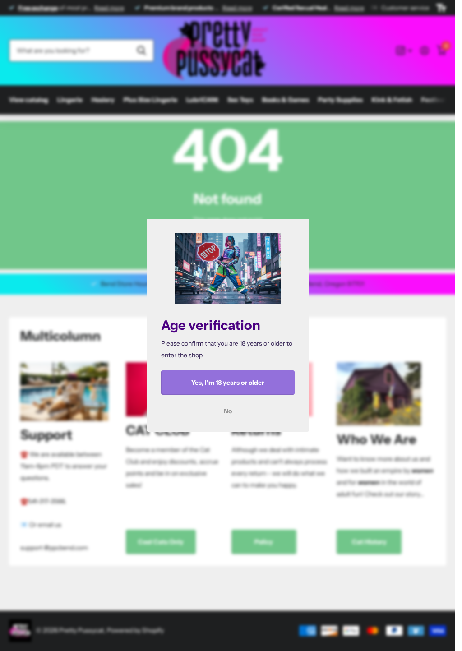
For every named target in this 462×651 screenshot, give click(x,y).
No (228, 411)
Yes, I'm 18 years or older (227, 383)
